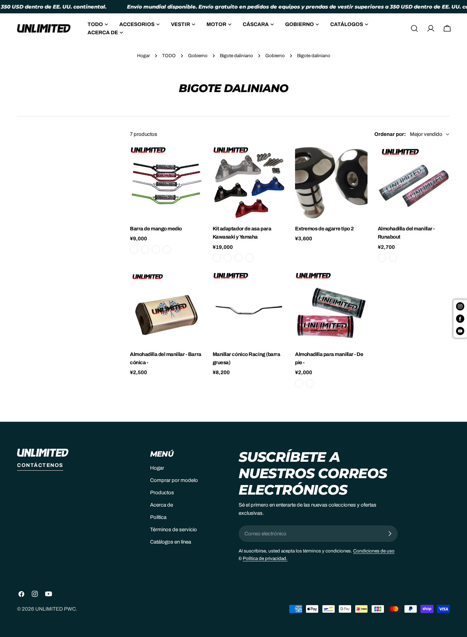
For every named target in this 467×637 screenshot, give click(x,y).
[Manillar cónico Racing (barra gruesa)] (249, 308)
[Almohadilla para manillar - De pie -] (331, 308)
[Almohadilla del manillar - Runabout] (414, 182)
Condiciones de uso (374, 550)
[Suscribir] (390, 533)
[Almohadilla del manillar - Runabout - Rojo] (393, 258)
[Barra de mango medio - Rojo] (156, 249)
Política (158, 517)
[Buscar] (414, 28)
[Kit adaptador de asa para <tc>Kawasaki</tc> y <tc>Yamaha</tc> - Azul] (228, 258)
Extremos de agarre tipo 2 (324, 228)
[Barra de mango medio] (166, 182)
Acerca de (161, 505)
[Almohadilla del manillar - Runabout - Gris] (382, 258)
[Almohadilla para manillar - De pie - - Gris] (299, 383)
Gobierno (198, 55)
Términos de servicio (173, 529)
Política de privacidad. (265, 558)
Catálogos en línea (170, 542)
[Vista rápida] (192, 161)
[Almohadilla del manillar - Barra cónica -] (166, 308)
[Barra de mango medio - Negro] (134, 249)
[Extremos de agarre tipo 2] (331, 182)
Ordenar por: (390, 134)
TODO (169, 55)
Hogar (143, 55)
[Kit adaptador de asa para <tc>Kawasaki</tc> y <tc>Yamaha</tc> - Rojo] (239, 258)
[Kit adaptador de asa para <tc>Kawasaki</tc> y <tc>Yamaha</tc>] (249, 182)
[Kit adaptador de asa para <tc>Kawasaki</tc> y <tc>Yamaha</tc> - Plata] (249, 258)
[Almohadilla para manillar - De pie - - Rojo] (310, 383)
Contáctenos (40, 465)
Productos (162, 492)
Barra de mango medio (156, 228)
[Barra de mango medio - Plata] (167, 249)
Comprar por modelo (174, 480)
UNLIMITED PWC (55, 609)
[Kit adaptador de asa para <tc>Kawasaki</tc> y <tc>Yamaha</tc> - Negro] (217, 258)
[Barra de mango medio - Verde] (145, 249)
